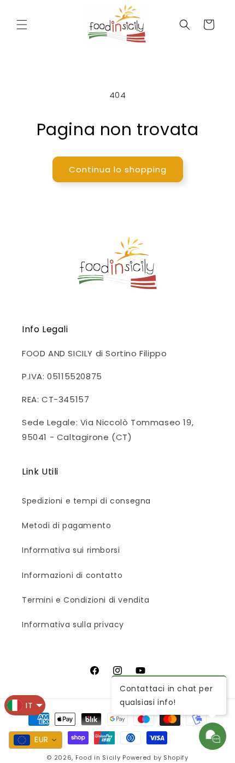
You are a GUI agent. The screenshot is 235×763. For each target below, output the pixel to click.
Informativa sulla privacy (73, 624)
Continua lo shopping (118, 169)
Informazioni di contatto (72, 575)
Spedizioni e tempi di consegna (86, 500)
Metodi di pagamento (66, 525)
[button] (22, 25)
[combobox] (35, 740)
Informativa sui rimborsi (71, 550)
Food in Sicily (98, 757)
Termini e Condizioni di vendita (86, 599)
